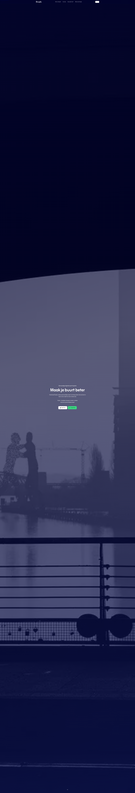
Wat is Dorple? (58, 2)
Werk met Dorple (78, 2)
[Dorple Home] (39, 2)
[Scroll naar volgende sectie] (67, 790)
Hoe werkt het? (70, 2)
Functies (64, 2)
